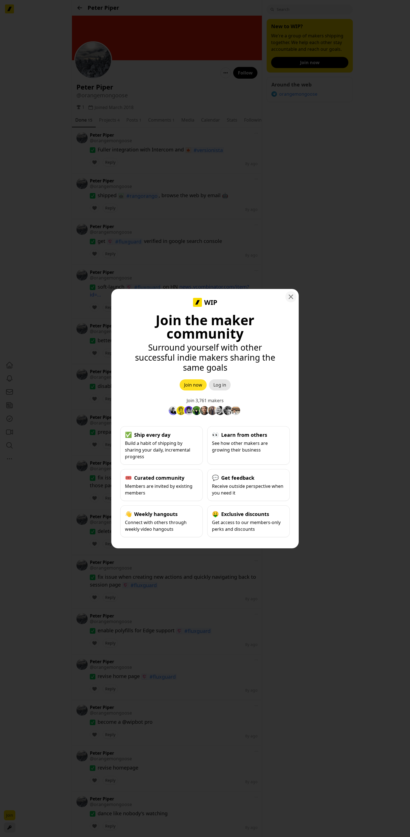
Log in (219, 385)
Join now (193, 385)
